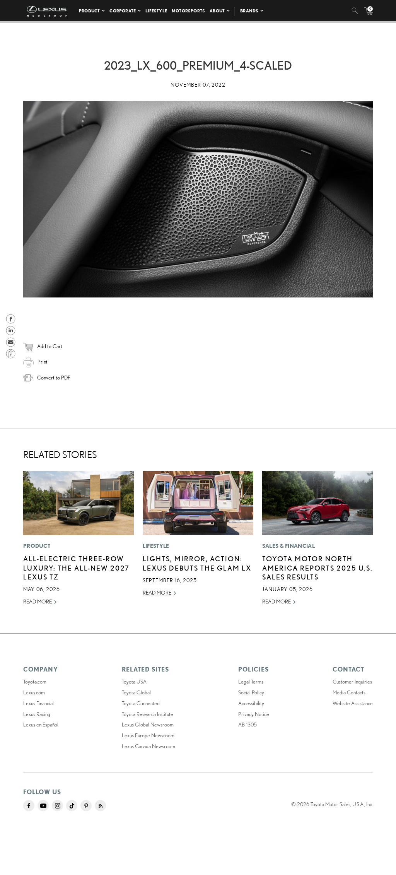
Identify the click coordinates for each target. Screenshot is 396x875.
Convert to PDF (53, 377)
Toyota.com (34, 681)
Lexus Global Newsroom (148, 724)
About (217, 10)
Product (89, 10)
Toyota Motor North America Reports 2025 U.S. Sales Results (317, 568)
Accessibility (251, 703)
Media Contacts (349, 692)
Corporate (122, 10)
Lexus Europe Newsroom (148, 735)
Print (43, 362)
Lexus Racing (36, 714)
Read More (37, 601)
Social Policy (251, 692)
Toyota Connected (141, 703)
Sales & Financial (288, 546)
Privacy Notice (253, 714)
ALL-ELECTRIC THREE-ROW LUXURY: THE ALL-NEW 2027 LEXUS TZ (76, 568)
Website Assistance (353, 703)
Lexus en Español (40, 724)
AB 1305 (247, 724)
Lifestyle (156, 10)
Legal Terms (250, 681)
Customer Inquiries (352, 681)
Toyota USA (134, 681)
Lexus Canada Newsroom (148, 746)
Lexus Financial (38, 703)
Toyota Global (136, 692)
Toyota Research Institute (147, 714)
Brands (249, 10)
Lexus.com (34, 692)
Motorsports (188, 10)
